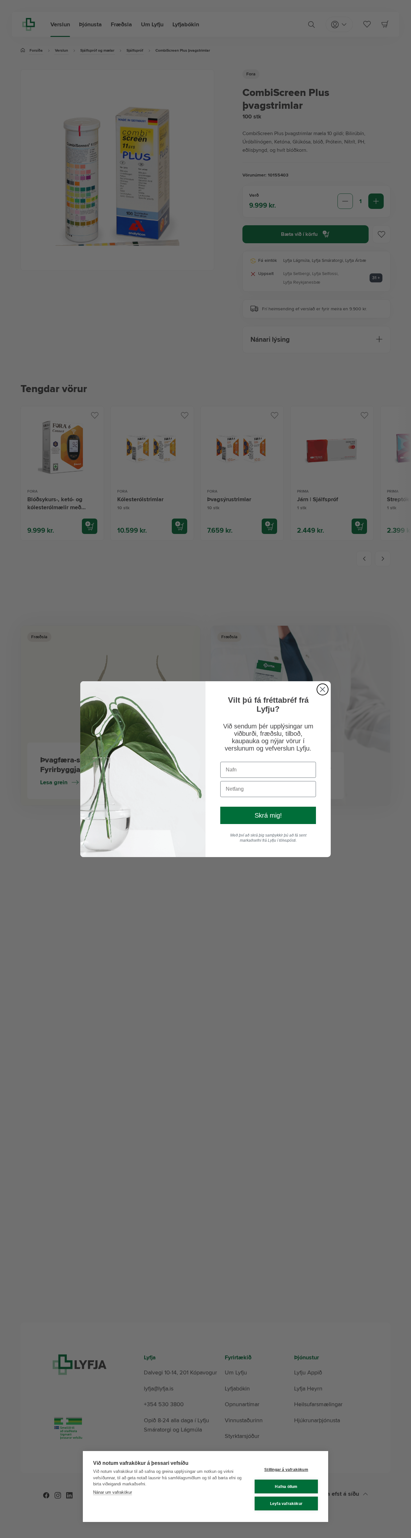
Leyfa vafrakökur (286, 1503)
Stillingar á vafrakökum (286, 1469)
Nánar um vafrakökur (112, 1492)
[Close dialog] (322, 689)
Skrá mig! (268, 815)
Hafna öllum (286, 1486)
